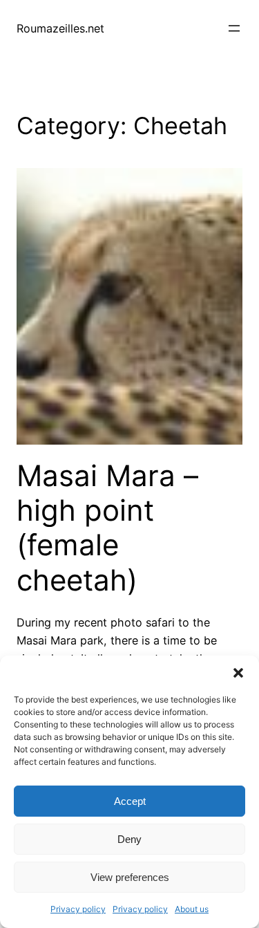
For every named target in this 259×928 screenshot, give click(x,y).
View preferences (129, 877)
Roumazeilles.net (60, 28)
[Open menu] (234, 28)
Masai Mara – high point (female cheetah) (107, 527)
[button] (238, 673)
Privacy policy (78, 909)
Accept (130, 801)
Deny (129, 839)
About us (192, 909)
